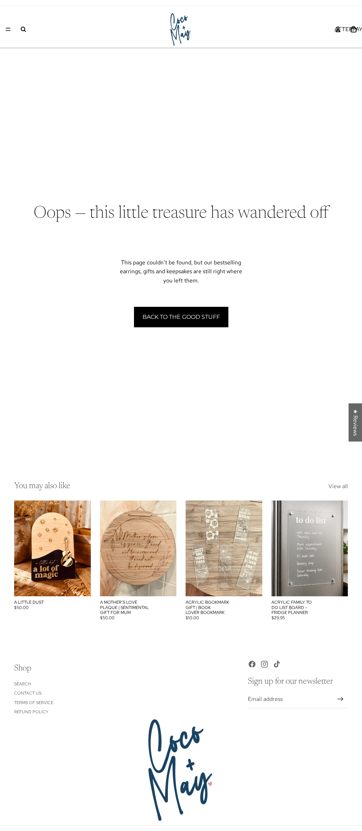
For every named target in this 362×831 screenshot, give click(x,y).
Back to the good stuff (181, 317)
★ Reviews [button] (355, 422)
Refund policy (31, 712)
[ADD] (80, 585)
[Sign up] (340, 699)
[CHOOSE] (251, 585)
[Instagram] (264, 664)
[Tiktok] (277, 664)
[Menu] (8, 29)
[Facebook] (252, 664)
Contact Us (27, 693)
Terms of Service (33, 702)
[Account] (338, 29)
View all (338, 486)
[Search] (23, 29)
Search (22, 684)
